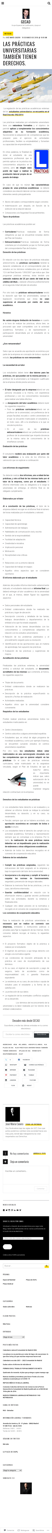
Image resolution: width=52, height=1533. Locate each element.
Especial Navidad (9, 1280)
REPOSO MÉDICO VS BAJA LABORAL (16, 1383)
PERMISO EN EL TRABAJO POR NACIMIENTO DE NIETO (22, 1368)
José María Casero (13, 37)
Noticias (8, 33)
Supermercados (10, 1054)
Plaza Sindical (8, 1284)
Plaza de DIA (25, 1051)
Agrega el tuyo (39, 1153)
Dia (16, 1044)
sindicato (37, 1051)
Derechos (8, 1044)
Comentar (41, 1189)
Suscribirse (41, 1034)
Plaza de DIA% (31, 1280)
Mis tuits (6, 1444)
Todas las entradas (34, 1124)
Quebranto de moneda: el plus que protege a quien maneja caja (25, 1372)
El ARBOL (23, 1044)
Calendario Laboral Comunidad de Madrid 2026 (20, 1350)
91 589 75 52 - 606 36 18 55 (12, 1426)
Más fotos (6, 1324)
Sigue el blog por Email (13, 1221)
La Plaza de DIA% (10, 1451)
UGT (21, 1054)
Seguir (7, 1247)
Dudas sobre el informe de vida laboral (17, 1364)
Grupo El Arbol (36, 1044)
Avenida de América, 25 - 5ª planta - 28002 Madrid (21, 1423)
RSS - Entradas (8, 1410)
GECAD (26, 21)
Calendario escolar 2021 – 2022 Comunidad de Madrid (22, 1360)
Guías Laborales (9, 1307)
